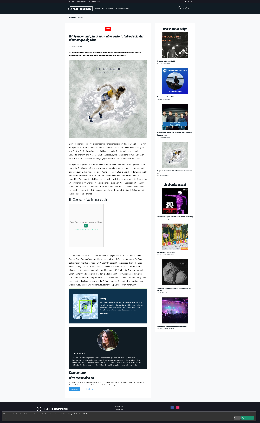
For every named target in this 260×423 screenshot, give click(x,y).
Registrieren (90, 389)
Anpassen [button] (6, 418)
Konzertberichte (123, 9)
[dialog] (129, 416)
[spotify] (191, 1)
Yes (86, 226)
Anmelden (74, 389)
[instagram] (188, 1)
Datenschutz (119, 409)
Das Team (71, 1)
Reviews (109, 9)
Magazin (98, 9)
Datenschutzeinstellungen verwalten (86, 229)
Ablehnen (237, 418)
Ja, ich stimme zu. (247, 418)
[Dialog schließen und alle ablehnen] (254, 413)
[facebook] (185, 1)
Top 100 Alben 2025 (94, 1)
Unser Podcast (81, 1)
